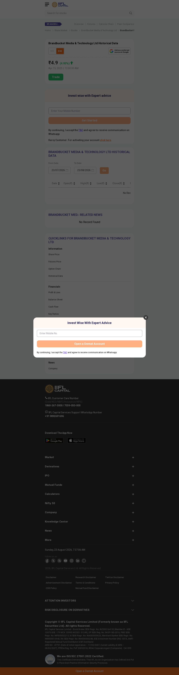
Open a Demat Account (89, 343)
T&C (65, 352)
